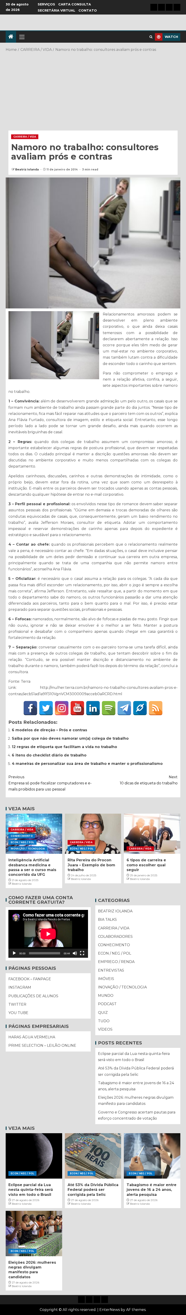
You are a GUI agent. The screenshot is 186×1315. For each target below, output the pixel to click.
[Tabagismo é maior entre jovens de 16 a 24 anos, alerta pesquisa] (152, 1156)
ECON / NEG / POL (22, 842)
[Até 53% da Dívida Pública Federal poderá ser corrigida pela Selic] (93, 1156)
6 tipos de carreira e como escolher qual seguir (146, 865)
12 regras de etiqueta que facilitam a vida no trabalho (64, 747)
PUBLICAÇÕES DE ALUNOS (33, 996)
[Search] (151, 36)
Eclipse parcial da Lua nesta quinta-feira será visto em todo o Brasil (30, 1190)
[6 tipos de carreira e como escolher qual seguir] (152, 834)
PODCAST (107, 1004)
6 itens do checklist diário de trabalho (49, 755)
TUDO (104, 1021)
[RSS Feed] (155, 708)
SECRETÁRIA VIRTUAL (56, 10)
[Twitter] (46, 708)
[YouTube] (77, 708)
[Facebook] (30, 708)
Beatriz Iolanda (27, 169)
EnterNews (109, 1310)
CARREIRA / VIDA (24, 136)
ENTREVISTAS (111, 970)
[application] (48, 934)
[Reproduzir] (14, 953)
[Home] (10, 37)
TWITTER (17, 1004)
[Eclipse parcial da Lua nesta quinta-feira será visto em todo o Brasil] (34, 1156)
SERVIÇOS (46, 4)
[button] (21, 36)
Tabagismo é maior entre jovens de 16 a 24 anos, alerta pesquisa (151, 1190)
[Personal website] (140, 708)
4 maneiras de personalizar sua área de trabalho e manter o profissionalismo (87, 763)
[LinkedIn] (93, 708)
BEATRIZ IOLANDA (115, 911)
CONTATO (87, 10)
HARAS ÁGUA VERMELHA (31, 1037)
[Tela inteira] (82, 953)
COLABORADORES (115, 936)
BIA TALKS (107, 919)
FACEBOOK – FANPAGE (29, 979)
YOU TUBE (18, 1013)
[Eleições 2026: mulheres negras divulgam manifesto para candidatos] (34, 1233)
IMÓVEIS (106, 979)
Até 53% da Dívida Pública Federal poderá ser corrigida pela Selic (93, 1190)
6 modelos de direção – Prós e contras (49, 730)
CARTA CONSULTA (74, 4)
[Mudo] (75, 953)
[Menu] (21, 36)
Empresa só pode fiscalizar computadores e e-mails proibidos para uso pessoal (50, 783)
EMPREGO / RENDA (116, 962)
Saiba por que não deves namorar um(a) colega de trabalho (70, 738)
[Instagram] (61, 708)
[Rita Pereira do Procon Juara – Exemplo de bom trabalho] (93, 834)
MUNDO (105, 995)
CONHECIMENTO (22, 836)
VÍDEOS (105, 1029)
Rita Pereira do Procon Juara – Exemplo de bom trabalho (91, 865)
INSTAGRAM (19, 987)
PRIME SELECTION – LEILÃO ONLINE (42, 1045)
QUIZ (103, 1012)
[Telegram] (124, 708)
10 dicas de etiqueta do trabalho (149, 780)
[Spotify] (108, 708)
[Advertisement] (93, 89)
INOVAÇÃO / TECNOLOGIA (28, 848)
